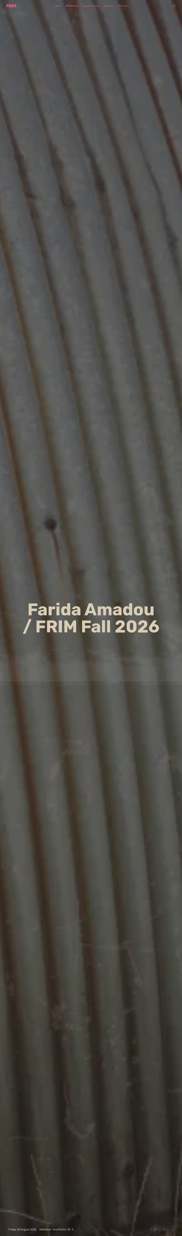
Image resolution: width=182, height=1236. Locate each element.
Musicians (109, 6)
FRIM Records (71, 6)
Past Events (123, 6)
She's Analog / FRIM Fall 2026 (91, 618)
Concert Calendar (91, 6)
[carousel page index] (151, 1229)
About (58, 6)
